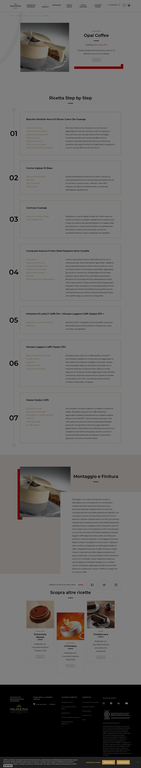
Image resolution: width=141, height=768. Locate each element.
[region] (70, 762)
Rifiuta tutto (108, 762)
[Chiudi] (137, 762)
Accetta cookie (123, 762)
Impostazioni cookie (93, 762)
